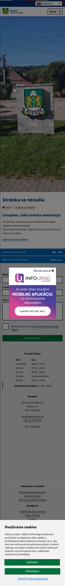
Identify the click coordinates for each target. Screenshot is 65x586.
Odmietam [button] (32, 571)
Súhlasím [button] (32, 562)
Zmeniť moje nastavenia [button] (33, 578)
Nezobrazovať (43, 270)
